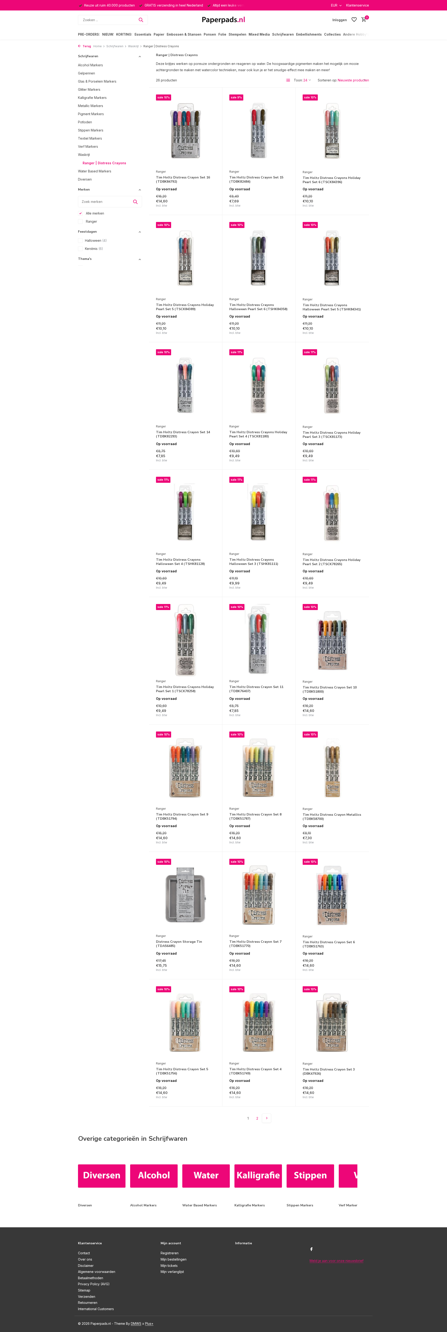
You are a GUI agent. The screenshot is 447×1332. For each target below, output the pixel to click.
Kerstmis (94, 249)
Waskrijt (133, 46)
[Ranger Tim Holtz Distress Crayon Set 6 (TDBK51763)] (332, 895)
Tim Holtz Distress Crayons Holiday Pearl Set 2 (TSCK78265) (331, 562)
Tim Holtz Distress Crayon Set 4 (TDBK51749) (255, 1071)
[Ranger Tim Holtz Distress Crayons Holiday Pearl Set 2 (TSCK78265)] (332, 513)
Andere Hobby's (356, 34)
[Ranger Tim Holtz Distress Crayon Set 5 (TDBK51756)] (185, 1022)
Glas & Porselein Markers (97, 81)
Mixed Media (259, 34)
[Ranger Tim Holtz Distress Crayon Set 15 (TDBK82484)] (258, 130)
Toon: (298, 80)
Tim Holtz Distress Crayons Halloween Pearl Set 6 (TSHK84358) (258, 307)
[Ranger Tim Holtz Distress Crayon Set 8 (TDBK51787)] (258, 767)
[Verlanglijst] (354, 20)
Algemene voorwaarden (96, 1272)
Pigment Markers (91, 114)
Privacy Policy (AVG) (94, 1284)
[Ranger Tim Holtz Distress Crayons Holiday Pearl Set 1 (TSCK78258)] (185, 640)
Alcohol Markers (90, 65)
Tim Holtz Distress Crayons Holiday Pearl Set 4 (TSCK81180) (258, 434)
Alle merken (94, 213)
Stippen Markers (90, 130)
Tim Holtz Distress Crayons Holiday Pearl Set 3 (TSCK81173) (331, 435)
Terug (86, 46)
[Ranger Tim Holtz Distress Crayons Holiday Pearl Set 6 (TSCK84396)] (332, 130)
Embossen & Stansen (184, 34)
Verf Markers (88, 146)
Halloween (96, 241)
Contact (84, 1253)
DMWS (136, 1323)
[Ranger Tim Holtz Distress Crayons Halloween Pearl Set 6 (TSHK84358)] (258, 258)
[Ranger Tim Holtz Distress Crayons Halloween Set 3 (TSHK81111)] (258, 513)
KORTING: (124, 34)
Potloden (85, 122)
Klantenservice (357, 5)
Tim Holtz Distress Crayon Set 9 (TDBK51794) (182, 816)
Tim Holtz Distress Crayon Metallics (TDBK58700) (332, 817)
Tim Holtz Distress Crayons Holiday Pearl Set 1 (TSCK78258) (185, 689)
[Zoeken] (140, 19)
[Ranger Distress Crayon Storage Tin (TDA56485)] (185, 895)
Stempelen (237, 34)
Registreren (170, 1253)
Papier (159, 34)
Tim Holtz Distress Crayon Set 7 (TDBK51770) (255, 944)
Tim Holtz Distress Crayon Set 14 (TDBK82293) (183, 434)
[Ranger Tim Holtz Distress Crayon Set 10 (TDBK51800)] (332, 640)
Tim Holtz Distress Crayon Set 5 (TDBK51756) (182, 1071)
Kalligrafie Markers (92, 98)
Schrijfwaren (283, 34)
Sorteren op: (327, 80)
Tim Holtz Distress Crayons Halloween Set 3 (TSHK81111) (253, 562)
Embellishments (309, 34)
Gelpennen (86, 73)
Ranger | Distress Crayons (104, 163)
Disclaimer (86, 1266)
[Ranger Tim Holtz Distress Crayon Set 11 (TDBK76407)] (258, 640)
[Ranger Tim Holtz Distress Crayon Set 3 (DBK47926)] (332, 1022)
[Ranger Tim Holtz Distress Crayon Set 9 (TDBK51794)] (185, 767)
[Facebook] (311, 1249)
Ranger (91, 221)
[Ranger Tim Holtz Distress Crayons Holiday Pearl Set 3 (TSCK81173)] (332, 385)
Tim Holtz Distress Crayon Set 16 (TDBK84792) (183, 179)
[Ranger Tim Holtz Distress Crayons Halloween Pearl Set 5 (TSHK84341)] (332, 258)
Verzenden (86, 1296)
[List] (288, 80)
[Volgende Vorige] (266, 1118)
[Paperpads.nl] (223, 19)
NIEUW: (108, 34)
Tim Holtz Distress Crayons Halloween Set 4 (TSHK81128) (180, 562)
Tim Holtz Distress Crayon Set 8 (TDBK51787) (255, 816)
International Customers (96, 1309)
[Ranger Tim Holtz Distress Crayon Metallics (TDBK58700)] (332, 767)
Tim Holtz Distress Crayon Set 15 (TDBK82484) (256, 179)
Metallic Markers (90, 106)
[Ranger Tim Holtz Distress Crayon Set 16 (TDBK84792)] (185, 130)
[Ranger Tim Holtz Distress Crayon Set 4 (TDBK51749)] (258, 1022)
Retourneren (87, 1303)
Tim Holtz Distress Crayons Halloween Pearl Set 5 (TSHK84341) (332, 307)
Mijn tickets (169, 1266)
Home (97, 46)
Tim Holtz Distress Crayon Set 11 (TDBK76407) (256, 689)
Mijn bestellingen (173, 1259)
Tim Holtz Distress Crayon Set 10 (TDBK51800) (330, 689)
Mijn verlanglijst (172, 1272)
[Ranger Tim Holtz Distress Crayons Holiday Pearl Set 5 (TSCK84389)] (185, 258)
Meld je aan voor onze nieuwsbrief (336, 1261)
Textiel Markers (90, 138)
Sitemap (84, 1290)
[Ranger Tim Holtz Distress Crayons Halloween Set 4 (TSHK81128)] (185, 513)
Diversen (85, 179)
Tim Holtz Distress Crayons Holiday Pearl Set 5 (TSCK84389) (185, 307)
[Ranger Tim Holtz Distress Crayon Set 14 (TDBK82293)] (185, 385)
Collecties (332, 34)
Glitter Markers (89, 89)
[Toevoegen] (207, 203)
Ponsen (210, 34)
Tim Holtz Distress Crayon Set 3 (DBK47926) (329, 1071)
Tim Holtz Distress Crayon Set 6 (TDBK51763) (329, 944)
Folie (222, 34)
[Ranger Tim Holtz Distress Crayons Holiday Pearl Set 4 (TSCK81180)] (258, 385)
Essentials (143, 34)
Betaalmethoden (90, 1278)
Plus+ (149, 1323)
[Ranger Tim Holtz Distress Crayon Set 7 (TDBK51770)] (258, 895)
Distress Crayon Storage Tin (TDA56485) (179, 944)
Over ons (85, 1259)
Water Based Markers (94, 171)
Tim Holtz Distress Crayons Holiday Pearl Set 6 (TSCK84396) (331, 180)
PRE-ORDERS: (89, 34)
